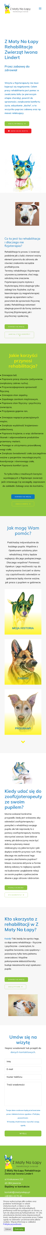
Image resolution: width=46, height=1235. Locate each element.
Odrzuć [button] (8, 1229)
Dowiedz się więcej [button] (16, 326)
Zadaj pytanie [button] (14, 986)
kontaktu (38, 485)
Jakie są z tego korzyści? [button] (19, 334)
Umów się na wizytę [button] (19, 131)
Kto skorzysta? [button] (15, 895)
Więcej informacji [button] (15, 124)
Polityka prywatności (12, 1224)
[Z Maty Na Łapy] (18, 8)
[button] (40, 8)
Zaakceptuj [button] (19, 1229)
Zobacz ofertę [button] (21, 504)
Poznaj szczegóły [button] (16, 887)
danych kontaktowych (23, 1052)
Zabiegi (20, 485)
